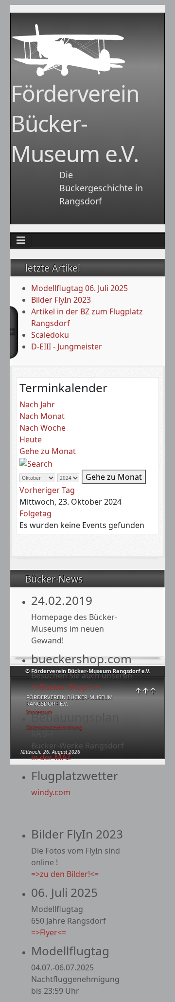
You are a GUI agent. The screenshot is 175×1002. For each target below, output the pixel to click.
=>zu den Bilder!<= (65, 874)
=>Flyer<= (48, 932)
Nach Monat (42, 416)
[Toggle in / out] (14, 332)
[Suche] (35, 462)
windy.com (50, 792)
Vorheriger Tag (47, 490)
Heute (30, 439)
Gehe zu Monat (47, 451)
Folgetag (35, 513)
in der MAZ (51, 757)
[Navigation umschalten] (21, 240)
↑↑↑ (146, 690)
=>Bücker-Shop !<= (65, 687)
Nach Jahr (37, 404)
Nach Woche (42, 427)
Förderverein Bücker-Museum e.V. (75, 123)
